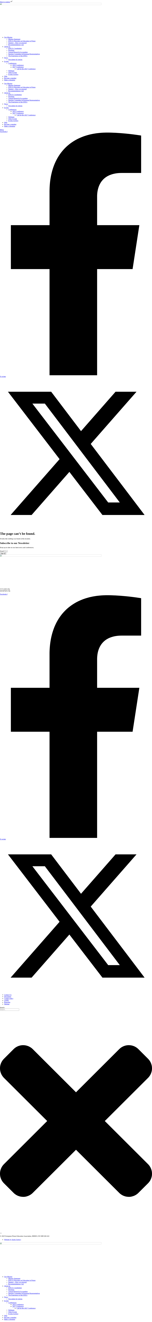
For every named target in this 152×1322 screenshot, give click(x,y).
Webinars (11, 71)
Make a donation (9, 80)
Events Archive (13, 74)
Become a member (10, 78)
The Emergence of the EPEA (17, 56)
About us (7, 46)
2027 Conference (18, 67)
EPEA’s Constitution (15, 48)
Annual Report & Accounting (18, 52)
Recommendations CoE (16, 45)
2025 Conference (18, 65)
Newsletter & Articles (15, 59)
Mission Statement (14, 39)
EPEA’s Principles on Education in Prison (21, 41)
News (6, 58)
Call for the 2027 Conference (26, 69)
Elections (11, 50)
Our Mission (8, 37)
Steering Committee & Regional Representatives (24, 54)
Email (2, 551)
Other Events (12, 72)
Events (6, 61)
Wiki (5, 76)
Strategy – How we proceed (17, 43)
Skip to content (5, 2)
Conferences (12, 63)
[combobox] (9, 1010)
